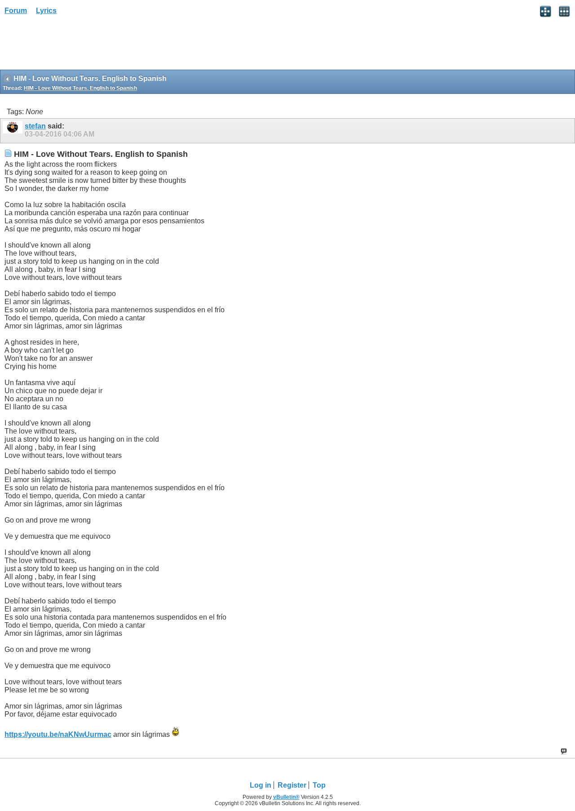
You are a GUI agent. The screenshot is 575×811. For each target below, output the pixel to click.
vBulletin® (286, 797)
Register (292, 785)
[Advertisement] (72, 45)
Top (319, 785)
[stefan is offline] (14, 131)
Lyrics (46, 10)
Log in (260, 785)
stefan (35, 126)
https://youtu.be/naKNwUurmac (57, 734)
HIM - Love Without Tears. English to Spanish (80, 88)
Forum (15, 10)
